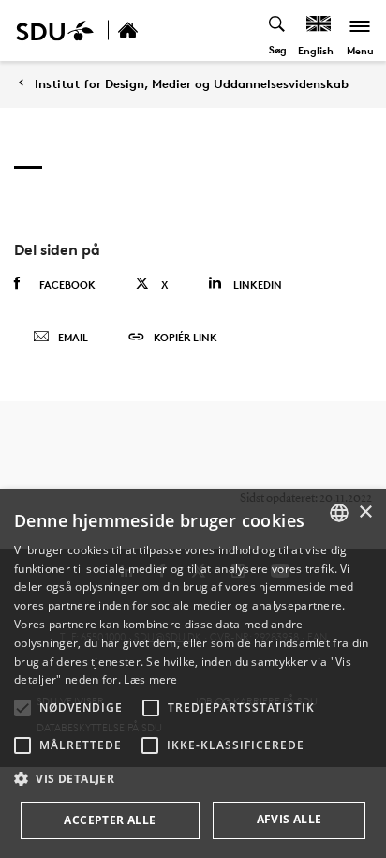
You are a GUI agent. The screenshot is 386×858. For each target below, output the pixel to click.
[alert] (193, 673)
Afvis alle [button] (289, 819)
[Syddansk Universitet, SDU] (55, 30)
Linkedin (257, 285)
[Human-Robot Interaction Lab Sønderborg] (148, 30)
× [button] (365, 512)
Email (73, 337)
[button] (22, 708)
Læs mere (150, 679)
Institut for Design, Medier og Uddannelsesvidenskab (192, 84)
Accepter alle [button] (110, 820)
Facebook (67, 285)
